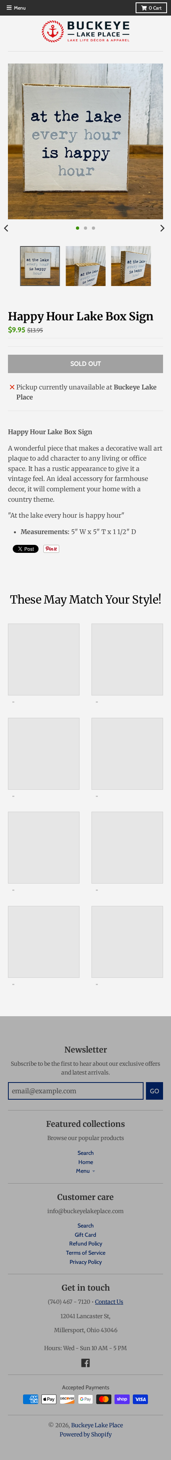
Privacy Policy (86, 1261)
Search (86, 1152)
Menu (83, 1170)
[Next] (162, 228)
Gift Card (85, 1234)
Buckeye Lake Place (97, 1425)
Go (154, 1091)
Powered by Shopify (86, 1434)
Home (85, 1162)
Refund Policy (85, 1243)
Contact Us (109, 1301)
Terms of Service (85, 1252)
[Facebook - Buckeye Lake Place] (85, 1363)
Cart (155, 8)
